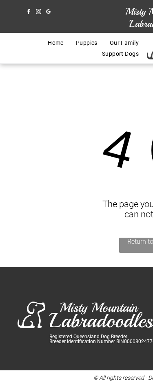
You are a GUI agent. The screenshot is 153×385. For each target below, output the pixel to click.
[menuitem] (56, 42)
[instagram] (38, 12)
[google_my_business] (48, 12)
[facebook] (28, 12)
